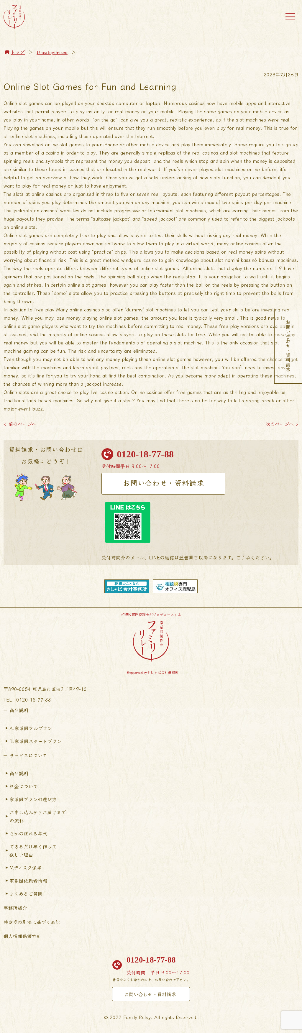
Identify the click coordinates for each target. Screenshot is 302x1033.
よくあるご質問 (25, 893)
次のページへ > (281, 423)
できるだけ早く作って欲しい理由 (33, 850)
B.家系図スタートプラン (35, 741)
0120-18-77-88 (145, 454)
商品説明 (18, 773)
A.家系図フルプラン (30, 728)
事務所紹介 (15, 907)
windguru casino (139, 259)
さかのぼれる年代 (28, 833)
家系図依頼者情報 (28, 880)
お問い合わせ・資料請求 (163, 482)
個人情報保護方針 (22, 936)
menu (290, 17)
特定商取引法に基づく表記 (32, 921)
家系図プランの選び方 (33, 799)
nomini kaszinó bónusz (250, 259)
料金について (23, 786)
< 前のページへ (20, 423)
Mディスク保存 (25, 867)
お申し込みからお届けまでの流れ (37, 816)
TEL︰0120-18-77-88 (27, 699)
